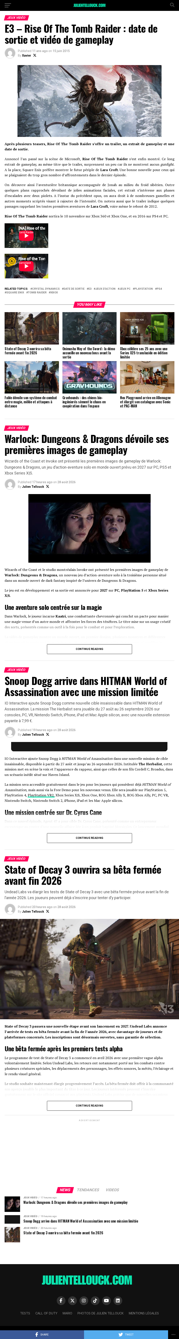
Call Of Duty (46, 1313)
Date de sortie (74, 289)
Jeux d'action (105, 289)
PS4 (159, 289)
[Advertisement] (89, 1152)
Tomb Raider (37, 292)
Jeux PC (125, 289)
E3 (89, 289)
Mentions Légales (144, 1313)
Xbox (54, 292)
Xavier (26, 55)
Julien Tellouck (33, 486)
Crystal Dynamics (46, 289)
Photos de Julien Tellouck (100, 1313)
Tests (25, 1313)
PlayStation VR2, (41, 795)
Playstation (143, 289)
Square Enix (15, 292)
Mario (67, 1313)
